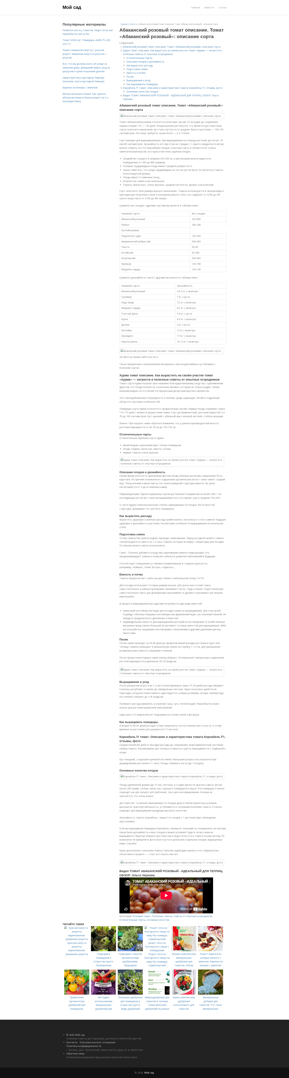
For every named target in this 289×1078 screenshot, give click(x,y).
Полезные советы (162, 916)
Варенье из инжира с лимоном (80, 87)
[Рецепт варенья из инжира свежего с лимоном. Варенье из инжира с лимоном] (210, 950)
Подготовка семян (137, 69)
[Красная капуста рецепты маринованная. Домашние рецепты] (76, 939)
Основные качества (158, 919)
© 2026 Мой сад (75, 1034)
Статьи (222, 7)
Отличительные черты (139, 57)
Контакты (71, 1042)
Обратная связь (75, 1053)
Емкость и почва (136, 72)
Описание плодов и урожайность (145, 61)
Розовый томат (142, 916)
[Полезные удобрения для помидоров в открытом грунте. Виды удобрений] (130, 993)
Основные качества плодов (142, 91)
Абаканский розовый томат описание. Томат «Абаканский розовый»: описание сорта (171, 46)
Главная (195, 7)
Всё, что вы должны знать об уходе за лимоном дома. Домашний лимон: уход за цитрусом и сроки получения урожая (86, 67)
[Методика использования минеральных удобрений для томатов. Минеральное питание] (103, 993)
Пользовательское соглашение (97, 1042)
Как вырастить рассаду (139, 65)
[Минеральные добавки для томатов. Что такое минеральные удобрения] (210, 993)
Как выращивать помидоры (142, 84)
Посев (129, 76)
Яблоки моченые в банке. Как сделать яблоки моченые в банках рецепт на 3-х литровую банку (85, 97)
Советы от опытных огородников (193, 916)
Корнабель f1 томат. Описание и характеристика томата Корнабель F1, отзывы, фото (172, 87)
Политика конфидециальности (83, 1046)
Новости (209, 7)
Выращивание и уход (138, 80)
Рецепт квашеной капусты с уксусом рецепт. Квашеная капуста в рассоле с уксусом (84, 53)
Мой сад (72, 7)
